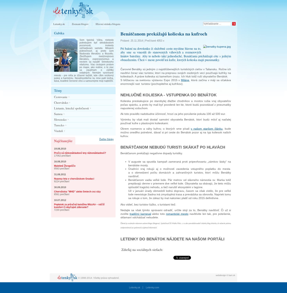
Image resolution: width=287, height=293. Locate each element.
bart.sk (232, 275)
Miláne (185, 80)
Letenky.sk (59, 24)
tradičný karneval (140, 213)
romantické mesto (177, 213)
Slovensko (60, 119)
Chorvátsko (61, 102)
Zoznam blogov (80, 24)
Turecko (59, 125)
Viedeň (58, 131)
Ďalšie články (106, 139)
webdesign (221, 275)
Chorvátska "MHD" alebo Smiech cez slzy (77, 191)
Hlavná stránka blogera (108, 24)
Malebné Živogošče (65, 166)
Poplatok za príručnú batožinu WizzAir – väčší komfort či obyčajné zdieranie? (79, 206)
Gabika (59, 33)
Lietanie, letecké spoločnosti (71, 108)
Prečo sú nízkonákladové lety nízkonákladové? (80, 153)
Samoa (58, 114)
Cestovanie (60, 97)
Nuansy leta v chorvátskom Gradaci (74, 178)
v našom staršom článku (207, 128)
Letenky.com (152, 287)
